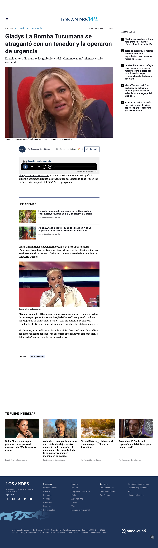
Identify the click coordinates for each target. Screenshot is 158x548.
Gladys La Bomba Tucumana (34, 175)
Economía (47, 495)
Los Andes (9, 28)
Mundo (74, 484)
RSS (129, 491)
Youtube (31, 498)
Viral (73, 506)
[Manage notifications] (152, 537)
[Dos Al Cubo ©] (134, 533)
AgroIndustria (77, 499)
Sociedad (47, 499)
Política (46, 491)
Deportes (47, 506)
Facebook (7, 498)
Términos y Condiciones (138, 484)
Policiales (47, 502)
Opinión (74, 488)
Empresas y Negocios (80, 491)
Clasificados (105, 495)
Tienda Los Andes (107, 491)
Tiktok (19, 498)
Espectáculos (23, 28)
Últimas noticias (50, 488)
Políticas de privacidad (138, 488)
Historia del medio (136, 495)
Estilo (73, 495)
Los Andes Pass (107, 488)
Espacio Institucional (80, 510)
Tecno (74, 502)
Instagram (13, 498)
